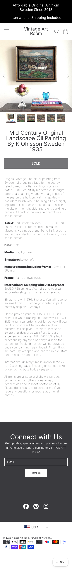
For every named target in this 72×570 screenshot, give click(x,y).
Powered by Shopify (40, 537)
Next (68, 76)
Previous (4, 76)
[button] (6, 31)
